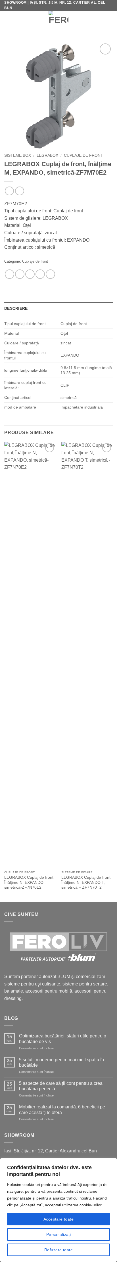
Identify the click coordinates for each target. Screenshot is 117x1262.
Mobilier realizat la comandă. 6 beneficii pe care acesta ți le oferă (62, 1109)
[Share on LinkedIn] (50, 274)
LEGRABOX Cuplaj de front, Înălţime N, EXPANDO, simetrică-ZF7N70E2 (29, 882)
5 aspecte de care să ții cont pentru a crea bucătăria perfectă (61, 1086)
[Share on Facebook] (19, 274)
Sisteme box (17, 155)
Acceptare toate (58, 1219)
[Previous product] (19, 191)
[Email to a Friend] (30, 274)
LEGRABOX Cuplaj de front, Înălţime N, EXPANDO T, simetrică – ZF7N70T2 (86, 882)
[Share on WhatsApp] (9, 274)
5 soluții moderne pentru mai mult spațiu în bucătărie (61, 1062)
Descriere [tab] (16, 308)
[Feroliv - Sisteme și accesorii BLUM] (58, 21)
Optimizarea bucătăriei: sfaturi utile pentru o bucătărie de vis (62, 1038)
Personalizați (58, 1234)
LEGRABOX (47, 155)
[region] (58, 1210)
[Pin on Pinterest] (40, 274)
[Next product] (9, 191)
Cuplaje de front (83, 155)
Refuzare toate (58, 1250)
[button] (8, 20)
